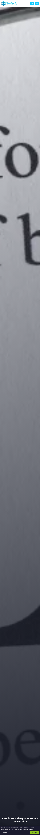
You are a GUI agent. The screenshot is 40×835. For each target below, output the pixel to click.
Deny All (5, 832)
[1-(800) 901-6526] (32, 3)
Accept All (34, 832)
